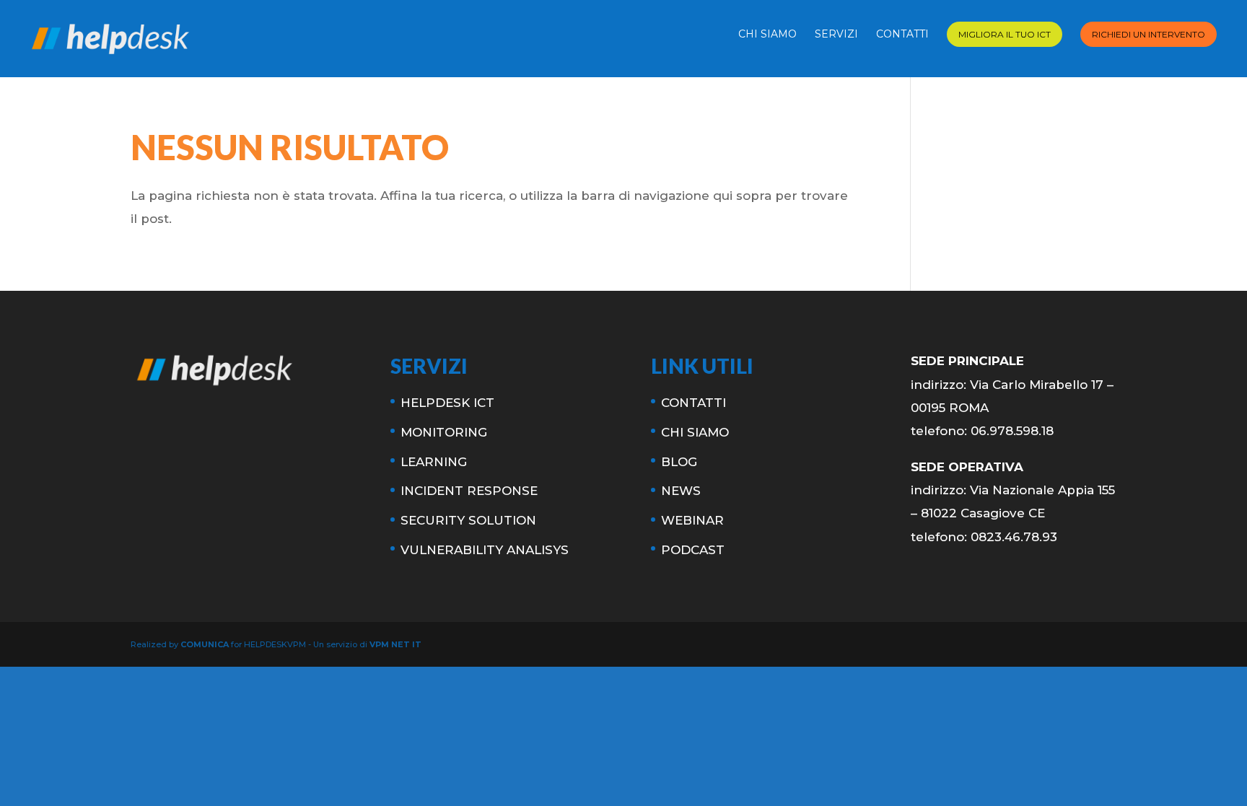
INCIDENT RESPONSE (469, 490)
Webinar (692, 520)
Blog (679, 462)
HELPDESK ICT (447, 402)
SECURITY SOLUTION (468, 520)
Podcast (693, 550)
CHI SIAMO (767, 34)
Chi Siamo (695, 432)
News (681, 490)
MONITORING (444, 432)
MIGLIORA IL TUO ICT (1004, 34)
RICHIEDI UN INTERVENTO (1148, 34)
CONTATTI (902, 34)
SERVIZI (836, 34)
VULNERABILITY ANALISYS (485, 550)
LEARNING (434, 462)
